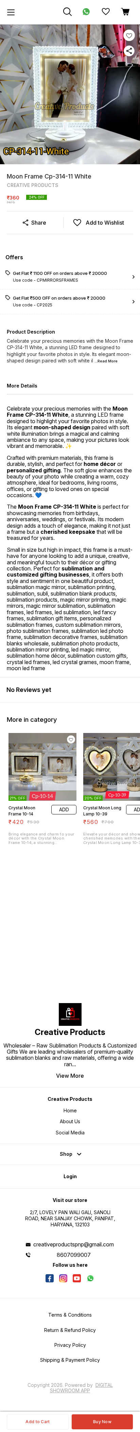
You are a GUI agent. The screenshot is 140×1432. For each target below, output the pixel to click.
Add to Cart (37, 1421)
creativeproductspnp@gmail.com (73, 1244)
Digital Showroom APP (81, 1387)
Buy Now (102, 1421)
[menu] (11, 12)
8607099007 (74, 1255)
